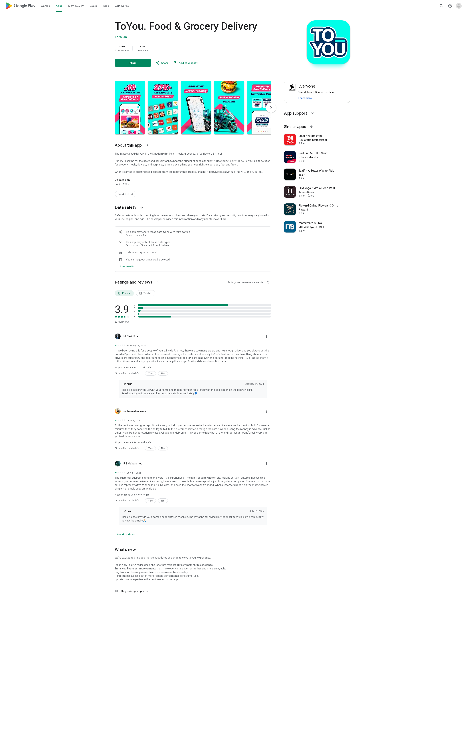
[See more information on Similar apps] (311, 126)
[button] (130, 107)
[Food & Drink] (125, 194)
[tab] (45, 6)
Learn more (305, 98)
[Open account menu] (458, 5)
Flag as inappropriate (131, 591)
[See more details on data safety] (127, 266)
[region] (187, 48)
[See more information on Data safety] (141, 207)
